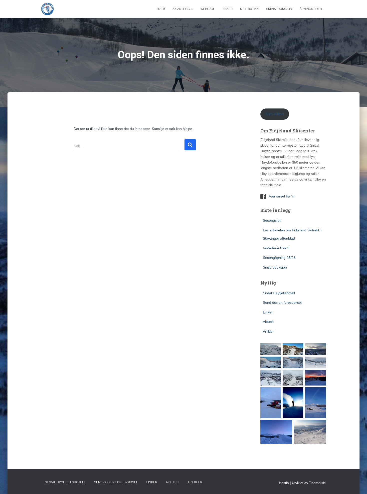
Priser (227, 9)
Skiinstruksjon (279, 9)
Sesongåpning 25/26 (279, 258)
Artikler (268, 331)
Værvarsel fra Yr (282, 196)
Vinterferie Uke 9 (276, 248)
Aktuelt (268, 322)
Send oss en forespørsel (282, 302)
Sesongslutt (272, 220)
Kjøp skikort (274, 114)
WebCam (207, 9)
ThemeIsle (317, 483)
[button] (191, 9)
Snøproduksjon (275, 267)
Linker (268, 312)
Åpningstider (311, 9)
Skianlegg (181, 9)
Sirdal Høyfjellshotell (279, 293)
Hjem (161, 9)
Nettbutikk (249, 9)
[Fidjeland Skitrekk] (47, 9)
